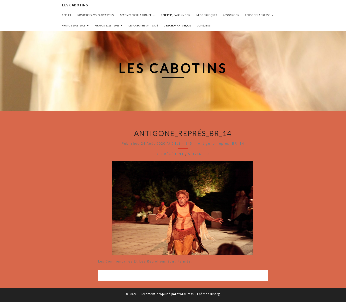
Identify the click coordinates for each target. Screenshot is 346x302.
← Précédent (170, 154)
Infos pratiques (206, 15)
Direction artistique (177, 25)
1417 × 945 (182, 143)
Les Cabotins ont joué (143, 25)
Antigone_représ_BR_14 (221, 143)
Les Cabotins (75, 4)
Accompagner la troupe (136, 15)
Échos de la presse (257, 15)
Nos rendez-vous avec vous (95, 15)
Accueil (66, 15)
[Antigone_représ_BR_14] (182, 209)
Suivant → (198, 154)
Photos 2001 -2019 (73, 25)
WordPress (185, 294)
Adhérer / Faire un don (175, 15)
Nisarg (215, 294)
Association (231, 15)
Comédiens (204, 25)
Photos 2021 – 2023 (107, 25)
